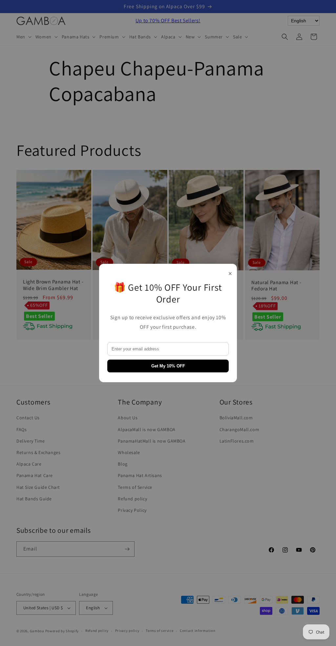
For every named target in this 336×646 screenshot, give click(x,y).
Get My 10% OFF (168, 366)
